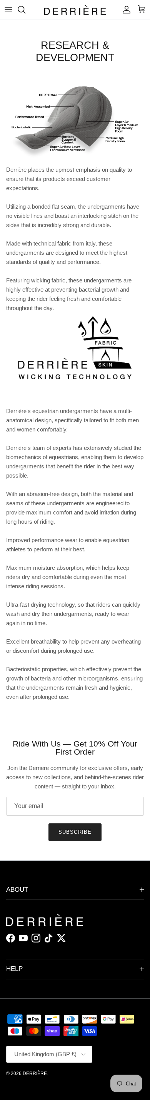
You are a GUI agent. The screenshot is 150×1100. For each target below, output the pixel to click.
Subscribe (74, 832)
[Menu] (8, 9)
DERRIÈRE (35, 1073)
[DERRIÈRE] (75, 10)
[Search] (25, 9)
